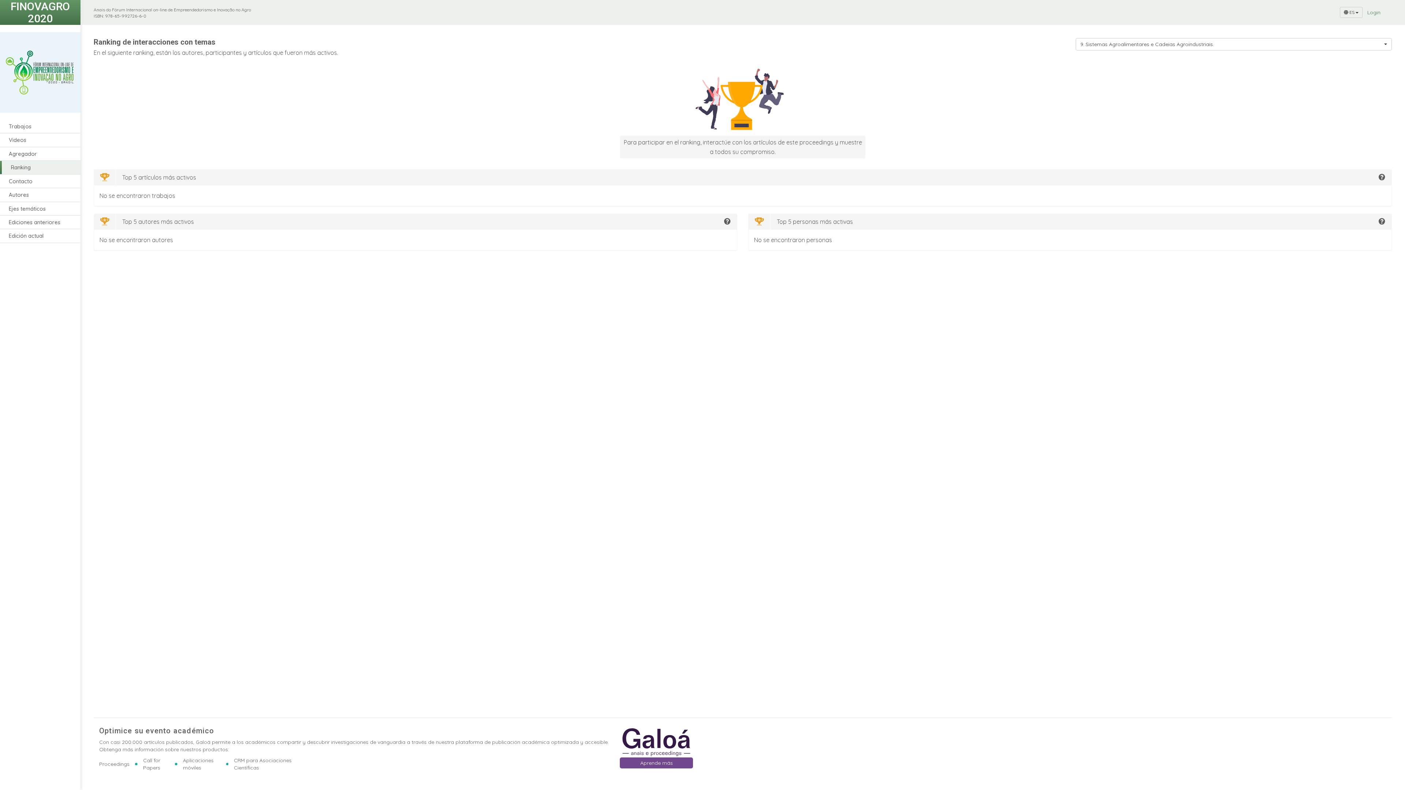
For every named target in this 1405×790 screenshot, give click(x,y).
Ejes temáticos (27, 208)
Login (1373, 12)
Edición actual (26, 235)
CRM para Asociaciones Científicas (263, 764)
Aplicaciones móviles (198, 764)
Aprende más (656, 763)
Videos (17, 139)
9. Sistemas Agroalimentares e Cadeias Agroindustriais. (1147, 44)
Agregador (23, 153)
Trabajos (20, 126)
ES (1352, 12)
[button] (1382, 177)
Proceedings (114, 764)
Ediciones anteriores (34, 222)
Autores (19, 194)
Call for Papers (151, 764)
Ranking (21, 167)
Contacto (21, 181)
